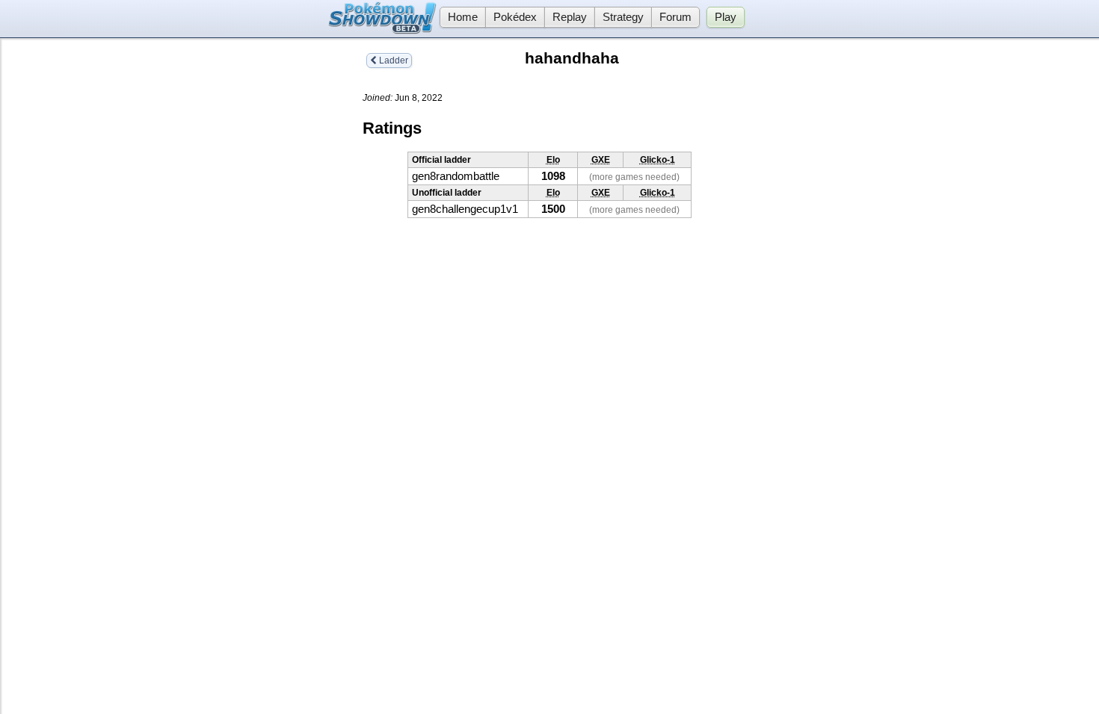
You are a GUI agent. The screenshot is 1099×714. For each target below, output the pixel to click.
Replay (569, 17)
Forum (675, 17)
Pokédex (515, 17)
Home (463, 17)
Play (725, 17)
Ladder (392, 60)
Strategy (623, 17)
